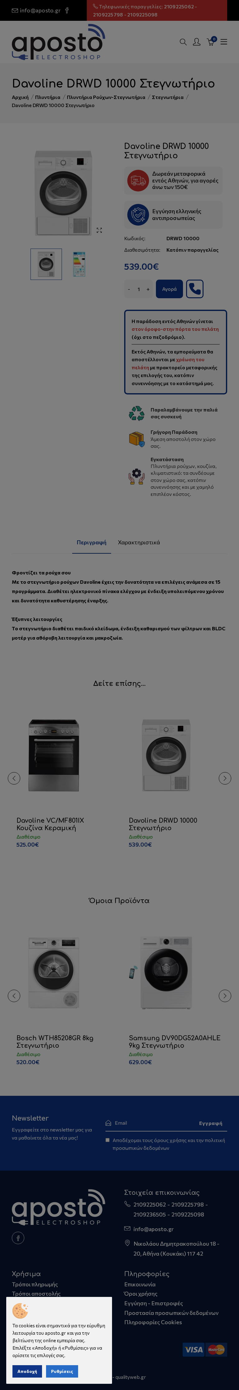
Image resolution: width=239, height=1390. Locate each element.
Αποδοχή (27, 1371)
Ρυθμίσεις (62, 1371)
